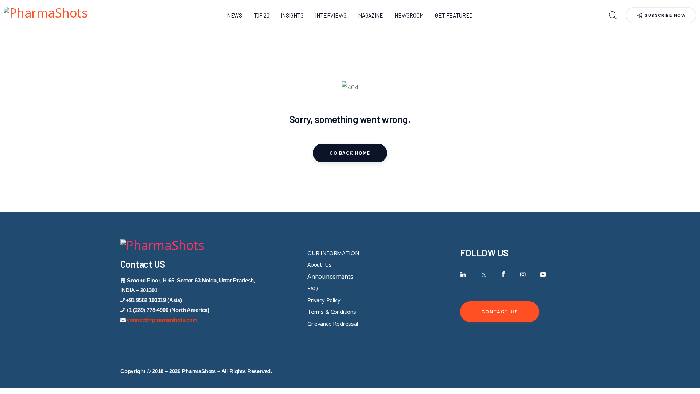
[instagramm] (523, 274)
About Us (319, 264)
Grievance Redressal (332, 323)
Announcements (330, 276)
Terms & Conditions (331, 311)
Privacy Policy (324, 300)
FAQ (312, 288)
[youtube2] (543, 274)
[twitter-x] (483, 274)
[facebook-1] (503, 274)
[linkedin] (463, 274)
